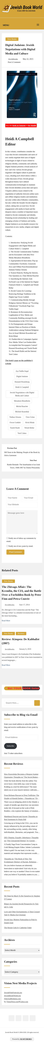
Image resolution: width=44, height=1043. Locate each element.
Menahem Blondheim (22, 401)
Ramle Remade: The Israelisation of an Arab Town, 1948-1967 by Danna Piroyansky (23, 466)
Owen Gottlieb (15, 422)
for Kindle (32, 125)
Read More (6, 621)
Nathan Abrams (15, 417)
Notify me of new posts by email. (20, 546)
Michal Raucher (22, 406)
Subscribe (10, 746)
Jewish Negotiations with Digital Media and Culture (22, 394)
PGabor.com (23, 1002)
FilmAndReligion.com (12, 999)
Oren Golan (30, 417)
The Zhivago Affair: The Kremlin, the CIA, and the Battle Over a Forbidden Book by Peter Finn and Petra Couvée (21, 592)
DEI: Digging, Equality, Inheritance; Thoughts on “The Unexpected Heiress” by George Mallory (21, 839)
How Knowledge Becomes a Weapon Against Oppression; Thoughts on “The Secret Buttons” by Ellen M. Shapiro (21, 776)
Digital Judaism (22, 376)
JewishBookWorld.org (12, 996)
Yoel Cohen (22, 433)
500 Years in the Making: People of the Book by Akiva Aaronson (22, 453)
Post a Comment (14, 62)
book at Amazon (19, 125)
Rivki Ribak (29, 422)
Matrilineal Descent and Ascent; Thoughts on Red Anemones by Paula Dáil (21, 818)
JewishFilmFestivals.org (13, 993)
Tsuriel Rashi (15, 428)
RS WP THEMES (26, 1039)
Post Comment (15, 552)
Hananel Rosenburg (22, 382)
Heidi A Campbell (22, 387)
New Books (12, 39)
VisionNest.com (12, 1002)
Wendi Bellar (29, 428)
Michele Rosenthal (22, 412)
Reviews (21, 633)
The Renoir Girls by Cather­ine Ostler (18, 928)
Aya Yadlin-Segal (22, 371)
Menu (6, 25)
